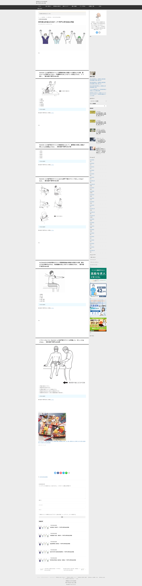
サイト (40, 509)
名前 (40, 500)
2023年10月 (92, 215)
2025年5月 (92, 173)
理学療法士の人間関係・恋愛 (93, 577)
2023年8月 (92, 222)
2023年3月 (92, 240)
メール (40, 504)
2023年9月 (92, 219)
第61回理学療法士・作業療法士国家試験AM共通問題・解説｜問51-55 (97, 83)
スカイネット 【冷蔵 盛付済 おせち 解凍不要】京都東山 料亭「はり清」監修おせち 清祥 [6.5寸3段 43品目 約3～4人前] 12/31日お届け (61, 442)
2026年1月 (92, 166)
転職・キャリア (65, 6)
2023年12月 (92, 208)
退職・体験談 (74, 6)
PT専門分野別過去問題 (43, 476)
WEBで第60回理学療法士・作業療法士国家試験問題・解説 (98, 86)
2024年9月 (92, 187)
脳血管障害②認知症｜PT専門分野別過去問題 (60, 543)
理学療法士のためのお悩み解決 (71, 580)
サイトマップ (93, 259)
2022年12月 (92, 250)
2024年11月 (92, 180)
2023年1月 (92, 246)
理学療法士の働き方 (57, 6)
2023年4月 (92, 236)
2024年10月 (92, 184)
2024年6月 (92, 198)
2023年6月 (92, 229)
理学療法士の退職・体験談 (82, 577)
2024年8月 (92, 191)
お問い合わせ (39, 8)
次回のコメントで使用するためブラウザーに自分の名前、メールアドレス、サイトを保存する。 (58, 514)
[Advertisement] (62, 61)
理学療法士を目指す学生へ (70, 578)
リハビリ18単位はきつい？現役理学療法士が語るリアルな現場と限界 (98, 90)
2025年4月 (92, 177)
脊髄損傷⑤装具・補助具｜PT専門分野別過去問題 (61, 535)
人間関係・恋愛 (91, 6)
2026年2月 (92, 163)
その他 (100, 6)
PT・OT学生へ (83, 6)
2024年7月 (92, 194)
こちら (52, 112)
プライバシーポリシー (94, 262)
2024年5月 (92, 201)
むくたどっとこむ (41, 3)
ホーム (40, 6)
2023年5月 (92, 233)
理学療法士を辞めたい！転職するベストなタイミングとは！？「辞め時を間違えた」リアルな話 (98, 94)
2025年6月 (92, 170)
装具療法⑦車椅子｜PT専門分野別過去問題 (59, 527)
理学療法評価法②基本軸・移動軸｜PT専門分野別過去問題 (63, 560)
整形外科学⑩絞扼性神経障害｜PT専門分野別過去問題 (62, 551)
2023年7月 (92, 226)
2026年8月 (92, 159)
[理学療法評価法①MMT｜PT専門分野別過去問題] (63, 473)
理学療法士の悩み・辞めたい (60, 577)
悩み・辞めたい (48, 6)
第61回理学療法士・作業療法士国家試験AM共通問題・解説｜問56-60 (97, 79)
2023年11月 (92, 212)
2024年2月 (92, 205)
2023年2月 (92, 243)
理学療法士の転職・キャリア (71, 577)
